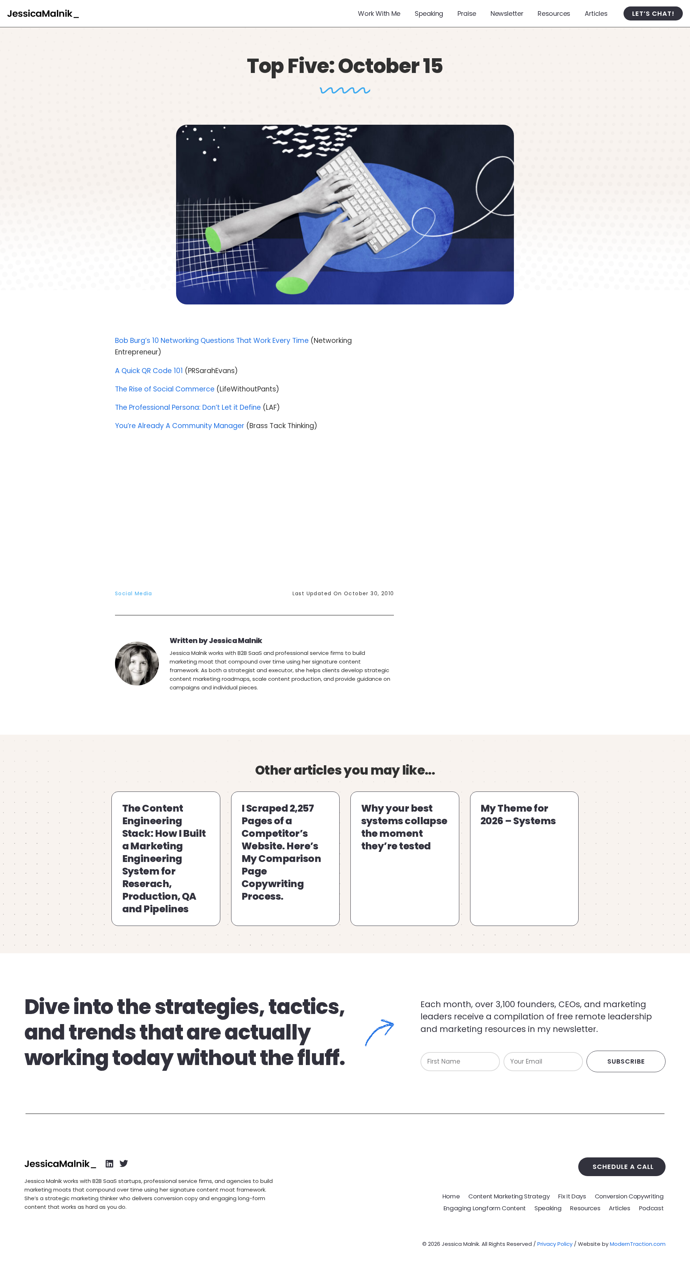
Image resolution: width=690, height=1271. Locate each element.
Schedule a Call (623, 1166)
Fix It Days (572, 1196)
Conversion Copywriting (629, 1196)
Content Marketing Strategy (508, 1196)
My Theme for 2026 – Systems (518, 814)
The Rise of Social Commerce (165, 389)
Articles (596, 13)
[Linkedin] (110, 1163)
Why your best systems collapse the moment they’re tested (404, 827)
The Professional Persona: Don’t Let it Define (189, 407)
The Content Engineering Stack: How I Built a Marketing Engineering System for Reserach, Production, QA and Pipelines (164, 859)
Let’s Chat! (653, 13)
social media (133, 593)
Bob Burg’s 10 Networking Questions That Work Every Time (212, 340)
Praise (466, 13)
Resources (554, 13)
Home (451, 1196)
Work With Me (379, 13)
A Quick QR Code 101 (149, 371)
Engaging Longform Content (484, 1208)
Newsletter (507, 13)
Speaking (429, 13)
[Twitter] (124, 1163)
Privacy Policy (554, 1244)
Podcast (651, 1208)
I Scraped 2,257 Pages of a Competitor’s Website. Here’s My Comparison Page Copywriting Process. (281, 852)
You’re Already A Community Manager (179, 426)
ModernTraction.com (638, 1244)
